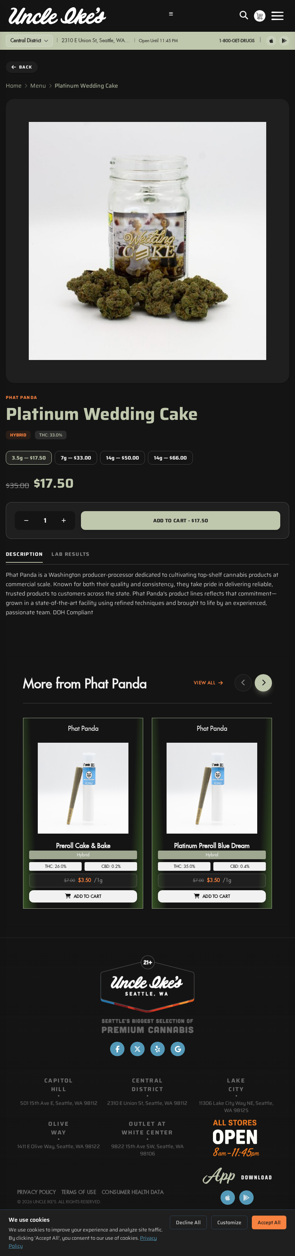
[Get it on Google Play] (284, 41)
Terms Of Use (79, 1192)
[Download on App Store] (271, 41)
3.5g (29, 458)
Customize (229, 1222)
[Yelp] (157, 1049)
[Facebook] (117, 1049)
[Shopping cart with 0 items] (260, 16)
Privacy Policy (36, 1192)
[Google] (178, 1049)
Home (14, 86)
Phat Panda (83, 729)
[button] (83, 813)
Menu (38, 86)
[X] (137, 1049)
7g (76, 458)
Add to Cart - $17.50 (180, 520)
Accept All (269, 1222)
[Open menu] (277, 16)
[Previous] (243, 682)
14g (122, 458)
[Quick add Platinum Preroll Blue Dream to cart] (254, 836)
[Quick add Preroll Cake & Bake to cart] (125, 836)
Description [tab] (24, 554)
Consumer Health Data (133, 1192)
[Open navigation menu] (171, 15)
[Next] (263, 682)
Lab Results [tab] (70, 554)
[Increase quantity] (63, 520)
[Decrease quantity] (26, 520)
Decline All (188, 1222)
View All (204, 682)
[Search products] (244, 16)
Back (25, 66)
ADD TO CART (87, 896)
